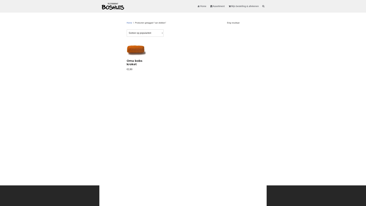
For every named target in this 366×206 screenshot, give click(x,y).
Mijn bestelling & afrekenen (245, 6)
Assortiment (219, 6)
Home (203, 6)
